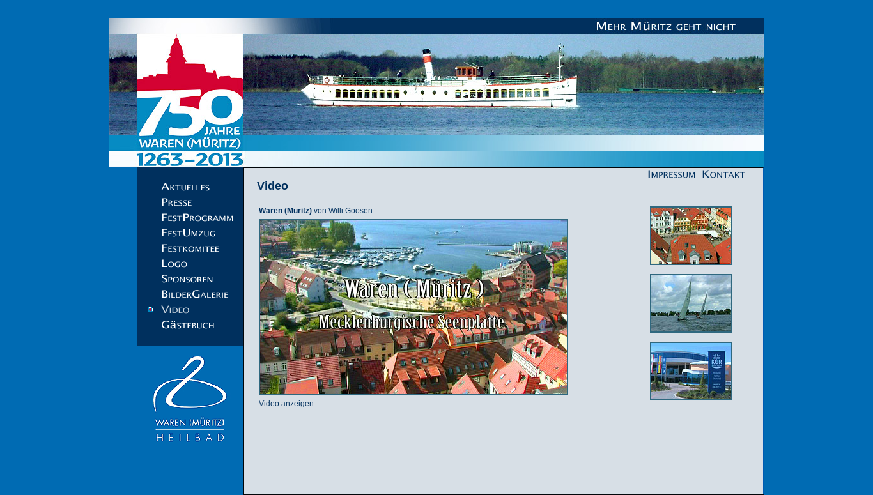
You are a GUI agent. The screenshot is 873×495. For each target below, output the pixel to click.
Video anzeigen (286, 403)
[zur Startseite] (436, 92)
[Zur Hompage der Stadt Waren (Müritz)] (190, 448)
